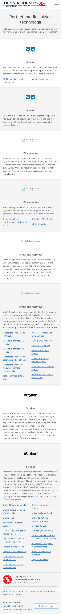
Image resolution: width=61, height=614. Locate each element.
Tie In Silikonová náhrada (14, 505)
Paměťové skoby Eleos (13, 546)
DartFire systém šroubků (14, 551)
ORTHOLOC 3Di (39, 526)
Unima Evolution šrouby (42, 513)
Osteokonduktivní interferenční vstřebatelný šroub (15, 222)
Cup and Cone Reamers (42, 531)
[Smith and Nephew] (30, 244)
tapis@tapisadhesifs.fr (13, 606)
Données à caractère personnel (17, 609)
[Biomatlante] (30, 143)
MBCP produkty (39, 224)
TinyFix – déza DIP (40, 559)
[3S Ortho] (30, 52)
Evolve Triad (8, 518)
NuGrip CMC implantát (42, 341)
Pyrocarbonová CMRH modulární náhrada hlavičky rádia (13, 368)
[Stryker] (30, 398)
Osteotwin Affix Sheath (42, 219)
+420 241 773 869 (12, 602)
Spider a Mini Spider (41, 345)
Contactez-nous (45, 606)
